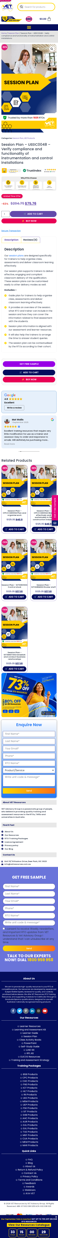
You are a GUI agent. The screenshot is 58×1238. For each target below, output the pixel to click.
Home (3, 33)
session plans (16, 255)
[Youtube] (45, 1011)
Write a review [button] (14, 407)
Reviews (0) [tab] (30, 239)
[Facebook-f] (13, 1011)
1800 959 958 (40, 960)
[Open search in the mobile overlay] (36, 6)
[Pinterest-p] (26, 1011)
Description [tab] (11, 239)
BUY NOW (30, 221)
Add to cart (35, 213)
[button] (29, 27)
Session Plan (13, 33)
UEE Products (29, 138)
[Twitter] (19, 1011)
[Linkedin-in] (32, 1011)
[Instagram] (38, 1011)
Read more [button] (9, 444)
